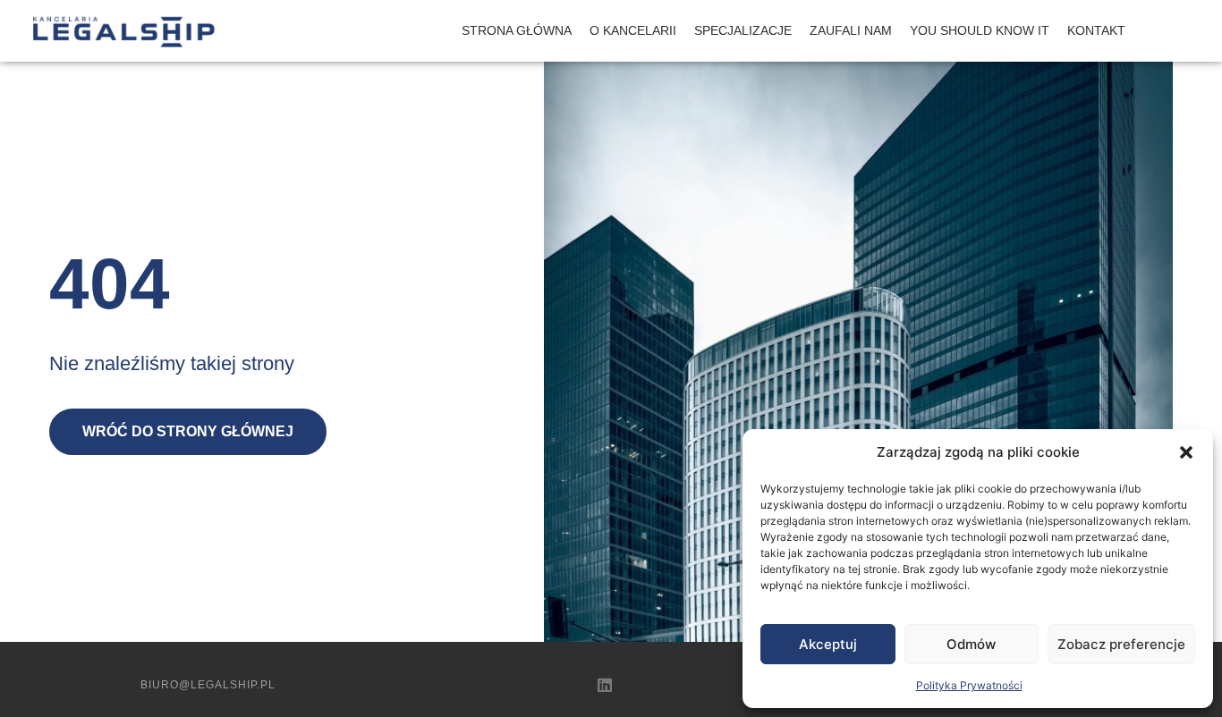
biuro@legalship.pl (208, 685)
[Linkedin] (605, 685)
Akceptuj (828, 644)
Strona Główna (517, 30)
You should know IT (979, 30)
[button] (1186, 452)
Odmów (971, 644)
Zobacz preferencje (1121, 644)
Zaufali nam (851, 30)
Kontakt (1096, 30)
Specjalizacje (743, 30)
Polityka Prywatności (969, 685)
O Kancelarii (633, 30)
